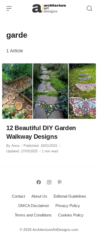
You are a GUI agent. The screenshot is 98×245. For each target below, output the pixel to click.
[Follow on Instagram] (49, 182)
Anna (15, 146)
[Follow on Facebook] (38, 182)
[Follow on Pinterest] (59, 182)
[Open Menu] (9, 8)
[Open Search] (89, 8)
